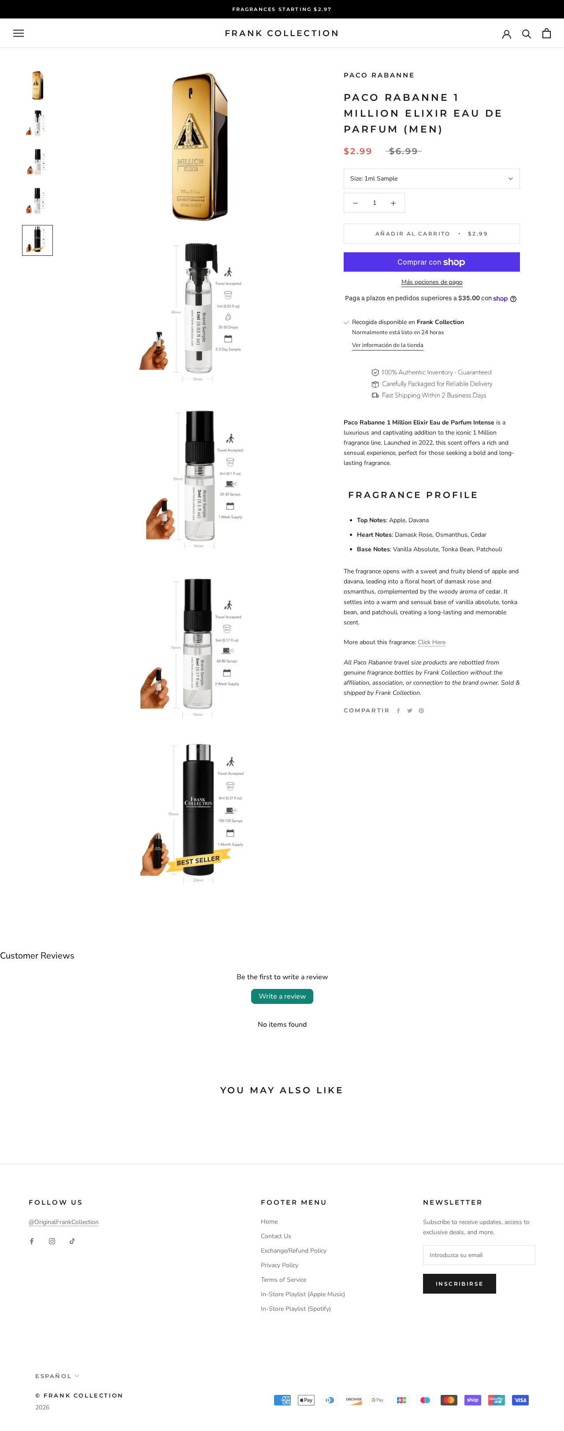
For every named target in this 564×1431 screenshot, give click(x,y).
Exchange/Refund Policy (294, 1251)
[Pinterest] (421, 710)
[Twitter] (409, 710)
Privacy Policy (279, 1265)
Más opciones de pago (432, 282)
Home (269, 1221)
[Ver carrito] (546, 33)
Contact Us (276, 1236)
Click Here (431, 642)
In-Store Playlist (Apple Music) (303, 1294)
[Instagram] (52, 1241)
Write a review (282, 996)
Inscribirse (459, 1283)
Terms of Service (283, 1280)
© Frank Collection (79, 1395)
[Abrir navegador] (18, 33)
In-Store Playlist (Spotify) (296, 1309)
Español (53, 1375)
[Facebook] (398, 710)
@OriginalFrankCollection (64, 1222)
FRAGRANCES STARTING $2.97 (282, 9)
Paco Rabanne (379, 75)
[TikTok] (72, 1241)
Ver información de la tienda (387, 345)
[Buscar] (526, 33)
